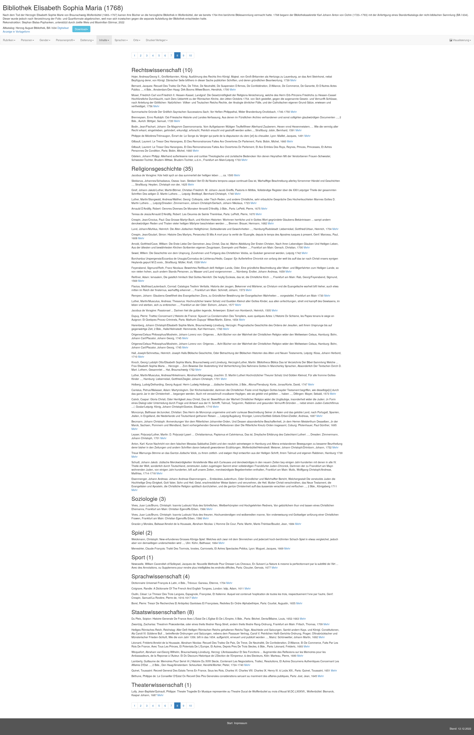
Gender (44, 40)
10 (190, 55)
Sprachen (120, 40)
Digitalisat (63, 28)
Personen (26, 40)
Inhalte (103, 40)
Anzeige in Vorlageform (16, 31)
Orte (135, 40)
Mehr (293, 80)
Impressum (240, 723)
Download (80, 29)
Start (230, 723)
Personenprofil (64, 40)
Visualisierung (460, 40)
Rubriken (8, 40)
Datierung (86, 40)
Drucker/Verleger (156, 40)
